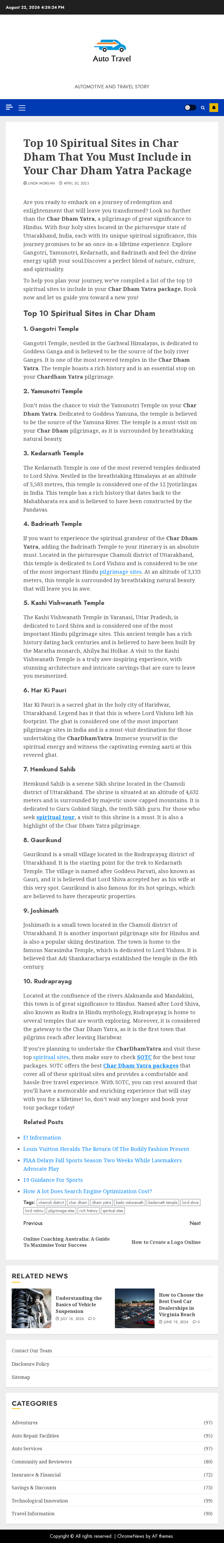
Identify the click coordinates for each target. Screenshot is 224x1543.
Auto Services (27, 1448)
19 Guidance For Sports (53, 1179)
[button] (22, 107)
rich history (88, 1211)
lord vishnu (34, 1211)
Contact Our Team (32, 1350)
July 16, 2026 (72, 1319)
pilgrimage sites (121, 571)
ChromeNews (130, 1536)
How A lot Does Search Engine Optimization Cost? (87, 1191)
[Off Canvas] (9, 107)
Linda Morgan (41, 183)
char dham (78, 1202)
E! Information (42, 1137)
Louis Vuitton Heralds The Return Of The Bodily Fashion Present (106, 1148)
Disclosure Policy (30, 1364)
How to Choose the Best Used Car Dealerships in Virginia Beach (181, 1305)
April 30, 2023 (76, 183)
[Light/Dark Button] (190, 107)
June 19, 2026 (176, 1322)
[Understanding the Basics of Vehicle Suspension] (31, 1308)
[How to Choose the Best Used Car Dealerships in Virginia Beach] (135, 1308)
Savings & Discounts (34, 1487)
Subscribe (213, 107)
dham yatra (101, 1202)
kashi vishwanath (130, 1202)
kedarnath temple (162, 1202)
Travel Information (33, 1513)
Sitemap (21, 1377)
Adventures (25, 1422)
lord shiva (190, 1202)
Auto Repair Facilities (35, 1436)
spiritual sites (51, 1057)
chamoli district (51, 1202)
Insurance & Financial (36, 1475)
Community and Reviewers (42, 1461)
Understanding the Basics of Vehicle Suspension (79, 1304)
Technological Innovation (40, 1501)
